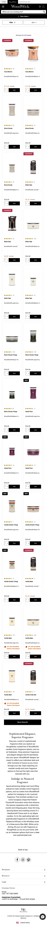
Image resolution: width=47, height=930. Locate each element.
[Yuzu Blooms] (12, 66)
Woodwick (6, 869)
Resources (5, 876)
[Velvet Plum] (33, 406)
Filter (11, 22)
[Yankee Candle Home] (4, 1)
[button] (42, 917)
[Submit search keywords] (40, 6)
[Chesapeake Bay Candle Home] (24, 1)
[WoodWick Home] (12, 1)
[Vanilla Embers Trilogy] (12, 519)
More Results (22, 722)
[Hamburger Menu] (3, 6)
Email (4, 892)
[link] (23, 17)
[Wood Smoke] (12, 123)
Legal (4, 882)
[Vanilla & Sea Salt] (33, 689)
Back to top (23, 850)
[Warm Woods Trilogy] (12, 349)
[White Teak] (33, 179)
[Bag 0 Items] (43, 7)
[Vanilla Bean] (33, 576)
